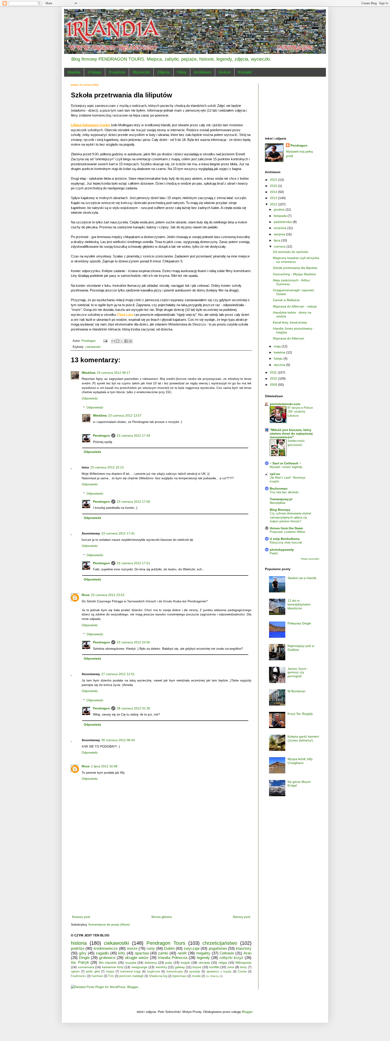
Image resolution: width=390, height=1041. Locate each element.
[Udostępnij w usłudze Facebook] (126, 341)
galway (180, 967)
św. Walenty (212, 976)
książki (185, 962)
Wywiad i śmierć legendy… (287, 467)
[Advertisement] (161, 880)
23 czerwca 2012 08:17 (113, 372)
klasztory (243, 948)
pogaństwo (218, 948)
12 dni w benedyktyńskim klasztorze (299, 604)
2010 (274, 378)
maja (278, 346)
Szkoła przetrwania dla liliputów (295, 268)
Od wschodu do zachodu (290, 252)
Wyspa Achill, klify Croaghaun (300, 761)
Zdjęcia (163, 72)
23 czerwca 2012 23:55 (133, 642)
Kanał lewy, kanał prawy (290, 322)
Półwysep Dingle (299, 623)
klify (121, 953)
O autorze (117, 72)
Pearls (274, 553)
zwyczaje (192, 948)
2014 (274, 192)
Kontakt (245, 72)
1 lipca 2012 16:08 (104, 766)
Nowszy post (81, 917)
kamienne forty (112, 967)
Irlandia (74, 72)
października (283, 222)
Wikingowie (243, 962)
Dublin (169, 948)
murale (196, 976)
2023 (274, 179)
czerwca (280, 246)
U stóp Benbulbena (284, 539)
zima (230, 967)
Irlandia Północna (172, 958)
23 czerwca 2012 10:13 (107, 467)
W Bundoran (296, 691)
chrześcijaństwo (219, 943)
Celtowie (227, 953)
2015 (274, 186)
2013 (274, 198)
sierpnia (280, 234)
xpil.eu (275, 474)
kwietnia (280, 352)
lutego (278, 358)
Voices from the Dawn (286, 528)
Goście (225, 72)
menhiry (161, 967)
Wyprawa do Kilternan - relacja (295, 306)
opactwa (142, 953)
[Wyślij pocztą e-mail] (113, 341)
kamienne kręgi (130, 971)
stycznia (280, 365)
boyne (197, 967)
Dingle (84, 958)
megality (203, 953)
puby (168, 962)
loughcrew (153, 971)
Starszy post (241, 917)
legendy (203, 958)
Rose (86, 595)
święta (110, 971)
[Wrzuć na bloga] (117, 341)
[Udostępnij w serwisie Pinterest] (130, 341)
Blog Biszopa (280, 509)
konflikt (214, 967)
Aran (247, 953)
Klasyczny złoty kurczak (286, 542)
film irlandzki (108, 962)
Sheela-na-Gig (158, 976)
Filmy (181, 72)
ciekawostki (93, 347)
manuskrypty (174, 971)
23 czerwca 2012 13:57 (125, 415)
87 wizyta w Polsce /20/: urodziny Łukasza (300, 411)
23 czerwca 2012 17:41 (118, 533)
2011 (274, 372)
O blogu (94, 72)
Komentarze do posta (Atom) (109, 924)
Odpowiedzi (94, 407)
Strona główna (161, 917)
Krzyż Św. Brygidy (300, 713)
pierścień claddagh (131, 976)
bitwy (243, 967)
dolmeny (151, 962)
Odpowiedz (90, 398)
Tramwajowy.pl (281, 499)
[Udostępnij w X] (122, 341)
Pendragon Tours (165, 943)
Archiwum (202, 72)
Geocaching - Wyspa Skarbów (294, 274)
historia (79, 943)
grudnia (280, 209)
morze (132, 948)
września (280, 228)
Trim (111, 976)
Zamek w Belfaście (286, 300)
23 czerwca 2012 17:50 (133, 501)
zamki (163, 953)
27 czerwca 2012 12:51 (118, 674)
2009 (274, 384)
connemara (86, 967)
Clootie (242, 971)
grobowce (107, 958)
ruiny (150, 948)
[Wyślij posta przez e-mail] (105, 340)
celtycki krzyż (231, 958)
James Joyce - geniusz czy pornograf (298, 672)
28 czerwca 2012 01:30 (133, 708)
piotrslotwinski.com (285, 404)
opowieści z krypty (219, 971)
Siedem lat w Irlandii (302, 578)
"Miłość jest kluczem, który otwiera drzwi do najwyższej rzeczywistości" (291, 433)
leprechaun (179, 976)
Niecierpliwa (277, 502)
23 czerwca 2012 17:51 (133, 563)
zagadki (102, 953)
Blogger (247, 1011)
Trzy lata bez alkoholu (284, 492)
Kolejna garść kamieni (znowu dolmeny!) (303, 738)
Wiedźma (88, 372)
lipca (277, 240)
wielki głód (93, 971)
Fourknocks (78, 976)
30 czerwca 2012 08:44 (118, 740)
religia (222, 962)
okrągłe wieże (136, 958)
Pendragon (101, 435)
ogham (75, 971)
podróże (77, 948)
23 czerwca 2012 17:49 (133, 435)
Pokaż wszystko (310, 558)
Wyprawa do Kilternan (288, 338)
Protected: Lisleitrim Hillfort (287, 532)
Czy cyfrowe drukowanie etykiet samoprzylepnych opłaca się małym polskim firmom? (290, 517)
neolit (182, 953)
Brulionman (279, 488)
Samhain (97, 976)
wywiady (194, 971)
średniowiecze (105, 948)
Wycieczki (141, 72)
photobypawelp (282, 549)
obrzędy (204, 962)
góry (82, 953)
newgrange (139, 967)
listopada (281, 216)
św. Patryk (80, 962)
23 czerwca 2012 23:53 (107, 595)
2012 (274, 204)
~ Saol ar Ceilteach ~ (285, 463)
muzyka (130, 962)
